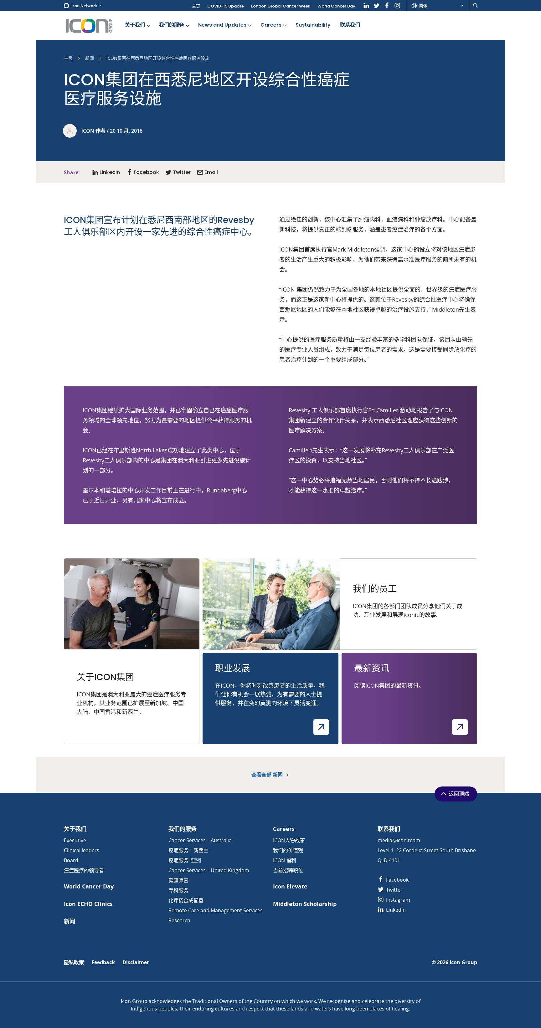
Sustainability (313, 24)
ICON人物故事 (289, 840)
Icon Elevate (290, 886)
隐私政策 (74, 962)
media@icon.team (399, 840)
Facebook (397, 879)
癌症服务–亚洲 (184, 860)
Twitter (394, 889)
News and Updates (222, 24)
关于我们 (135, 24)
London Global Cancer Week (280, 6)
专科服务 (178, 890)
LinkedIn (395, 909)
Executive (75, 840)
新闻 (89, 58)
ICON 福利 (284, 860)
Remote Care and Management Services (215, 910)
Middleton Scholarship (305, 904)
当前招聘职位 (288, 870)
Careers (270, 24)
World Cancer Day (336, 6)
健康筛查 (178, 880)
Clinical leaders (81, 850)
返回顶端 (459, 793)
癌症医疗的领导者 (84, 870)
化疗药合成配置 (186, 900)
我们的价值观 (288, 850)
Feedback (103, 962)
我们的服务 (171, 24)
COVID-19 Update (225, 6)
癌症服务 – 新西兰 (188, 850)
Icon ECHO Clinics (88, 904)
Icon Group (463, 962)
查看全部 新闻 (267, 774)
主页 (196, 6)
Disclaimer (135, 962)
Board (71, 860)
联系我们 (350, 24)
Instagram (397, 899)
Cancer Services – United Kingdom (208, 870)
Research (179, 920)
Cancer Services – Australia (200, 840)
